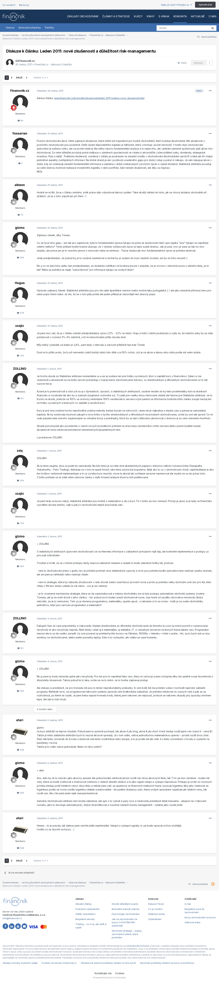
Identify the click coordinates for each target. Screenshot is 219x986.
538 (21, 749)
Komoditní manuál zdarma (125, 909)
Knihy (150, 16)
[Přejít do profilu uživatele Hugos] (20, 295)
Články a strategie (116, 16)
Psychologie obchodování (125, 914)
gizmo (19, 227)
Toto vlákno (198, 28)
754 (21, 355)
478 (21, 312)
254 (21, 480)
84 (21, 120)
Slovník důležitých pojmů (125, 904)
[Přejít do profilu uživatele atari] (20, 732)
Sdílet (183, 62)
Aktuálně (198, 16)
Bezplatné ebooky (85, 919)
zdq (20, 450)
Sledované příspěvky (29, 27)
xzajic (19, 325)
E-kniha (164, 16)
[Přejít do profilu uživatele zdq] (20, 462)
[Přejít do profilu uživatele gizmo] (20, 239)
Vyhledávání (154, 919)
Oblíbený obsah (156, 914)
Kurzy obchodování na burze (200, 917)
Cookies (119, 973)
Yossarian (19, 133)
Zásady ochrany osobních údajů (20, 963)
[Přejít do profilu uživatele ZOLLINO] (20, 380)
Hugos (20, 283)
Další (19, 77)
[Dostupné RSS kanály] (212, 884)
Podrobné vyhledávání (87, 909)
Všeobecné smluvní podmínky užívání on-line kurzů (108, 963)
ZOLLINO (19, 368)
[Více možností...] (210, 91)
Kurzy (138, 16)
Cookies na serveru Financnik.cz (59, 963)
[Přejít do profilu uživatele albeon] (20, 197)
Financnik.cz (27, 60)
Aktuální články (83, 904)
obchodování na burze (137, 946)
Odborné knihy (192, 922)
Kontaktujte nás (103, 973)
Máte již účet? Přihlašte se (175, 4)
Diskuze (10, 27)
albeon (20, 185)
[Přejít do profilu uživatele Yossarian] (20, 145)
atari (19, 720)
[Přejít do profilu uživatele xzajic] (20, 337)
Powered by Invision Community (109, 977)
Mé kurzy (24, 5)
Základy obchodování (82, 16)
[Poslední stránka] (26, 77)
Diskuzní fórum (156, 904)
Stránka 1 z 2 (40, 77)
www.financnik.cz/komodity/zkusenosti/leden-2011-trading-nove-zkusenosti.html (99, 98)
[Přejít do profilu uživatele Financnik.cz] (10, 63)
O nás (212, 16)
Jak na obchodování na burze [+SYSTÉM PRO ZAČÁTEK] (124, 922)
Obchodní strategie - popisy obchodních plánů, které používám (127, 934)
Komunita (180, 16)
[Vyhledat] (212, 28)
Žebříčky (49, 27)
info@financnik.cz (12, 918)
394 (21, 257)
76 (21, 214)
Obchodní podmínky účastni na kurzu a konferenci (167, 963)
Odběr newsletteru (85, 914)
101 (21, 398)
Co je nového (155, 909)
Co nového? (9, 5)
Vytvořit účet (205, 4)
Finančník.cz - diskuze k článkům (53, 64)
